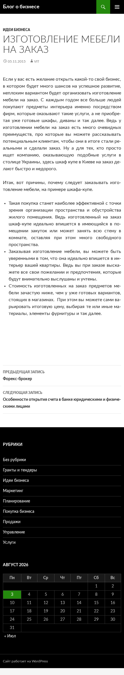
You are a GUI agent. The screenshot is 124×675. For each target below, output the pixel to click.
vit (36, 61)
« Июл (10, 636)
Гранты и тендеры (20, 470)
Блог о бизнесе (21, 6)
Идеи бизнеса (16, 30)
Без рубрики (14, 460)
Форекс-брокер (24, 375)
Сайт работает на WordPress (25, 661)
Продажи (11, 522)
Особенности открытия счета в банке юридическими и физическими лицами (62, 400)
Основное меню (117, 7)
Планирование (16, 501)
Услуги (9, 543)
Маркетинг (13, 491)
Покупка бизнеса (18, 512)
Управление (14, 532)
